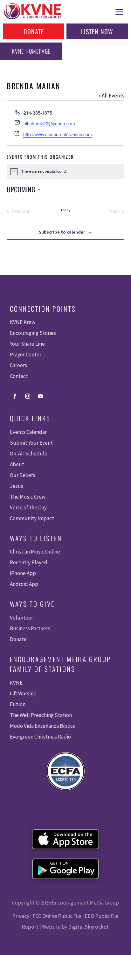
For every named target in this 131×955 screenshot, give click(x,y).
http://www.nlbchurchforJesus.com (57, 134)
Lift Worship (23, 693)
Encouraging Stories (33, 332)
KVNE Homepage (31, 51)
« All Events (111, 95)
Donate (34, 31)
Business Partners (30, 628)
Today (65, 210)
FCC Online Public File (57, 915)
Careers (18, 365)
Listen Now (97, 31)
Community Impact (32, 518)
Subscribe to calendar (62, 232)
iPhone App (23, 573)
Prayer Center (25, 354)
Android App (24, 583)
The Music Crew (27, 496)
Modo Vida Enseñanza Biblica (42, 725)
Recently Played (28, 562)
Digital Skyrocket (88, 926)
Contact (19, 376)
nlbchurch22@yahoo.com (49, 123)
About (17, 464)
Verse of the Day (28, 507)
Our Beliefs (22, 475)
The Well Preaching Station (41, 715)
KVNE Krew (22, 322)
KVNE (16, 682)
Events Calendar (28, 431)
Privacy (20, 915)
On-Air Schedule (28, 453)
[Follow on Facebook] (15, 396)
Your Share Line (27, 343)
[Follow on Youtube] (40, 396)
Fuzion (17, 704)
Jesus (16, 485)
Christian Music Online (35, 551)
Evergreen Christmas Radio (40, 736)
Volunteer (21, 617)
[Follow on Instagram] (28, 396)
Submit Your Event (31, 442)
